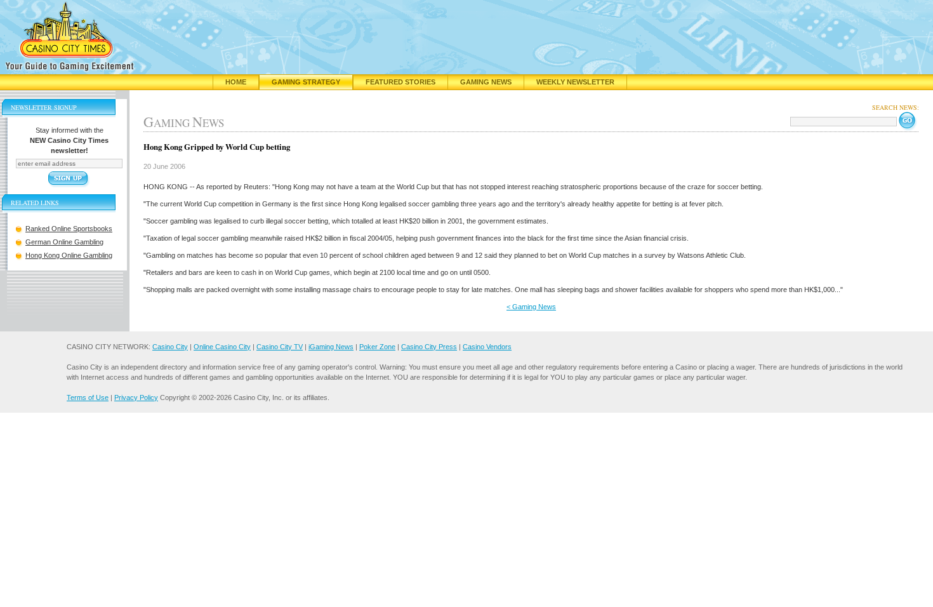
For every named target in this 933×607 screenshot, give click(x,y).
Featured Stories (400, 82)
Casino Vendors (487, 346)
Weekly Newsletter (575, 82)
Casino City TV (279, 346)
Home (235, 82)
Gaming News (486, 82)
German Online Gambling (64, 242)
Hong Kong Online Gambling (68, 255)
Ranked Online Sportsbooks (68, 228)
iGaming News (331, 346)
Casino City (170, 346)
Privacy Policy (136, 397)
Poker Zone (377, 346)
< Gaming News (531, 306)
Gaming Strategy (306, 82)
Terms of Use (88, 397)
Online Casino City (222, 346)
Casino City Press (429, 346)
